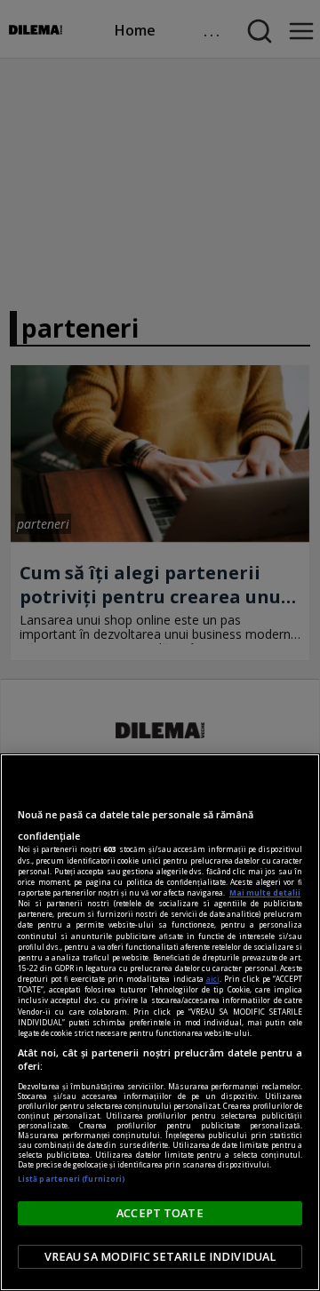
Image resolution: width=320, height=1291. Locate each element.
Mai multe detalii (264, 892)
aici (213, 979)
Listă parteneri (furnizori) (71, 1178)
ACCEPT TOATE (160, 1213)
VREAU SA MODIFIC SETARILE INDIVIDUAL (160, 1256)
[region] (160, 1022)
